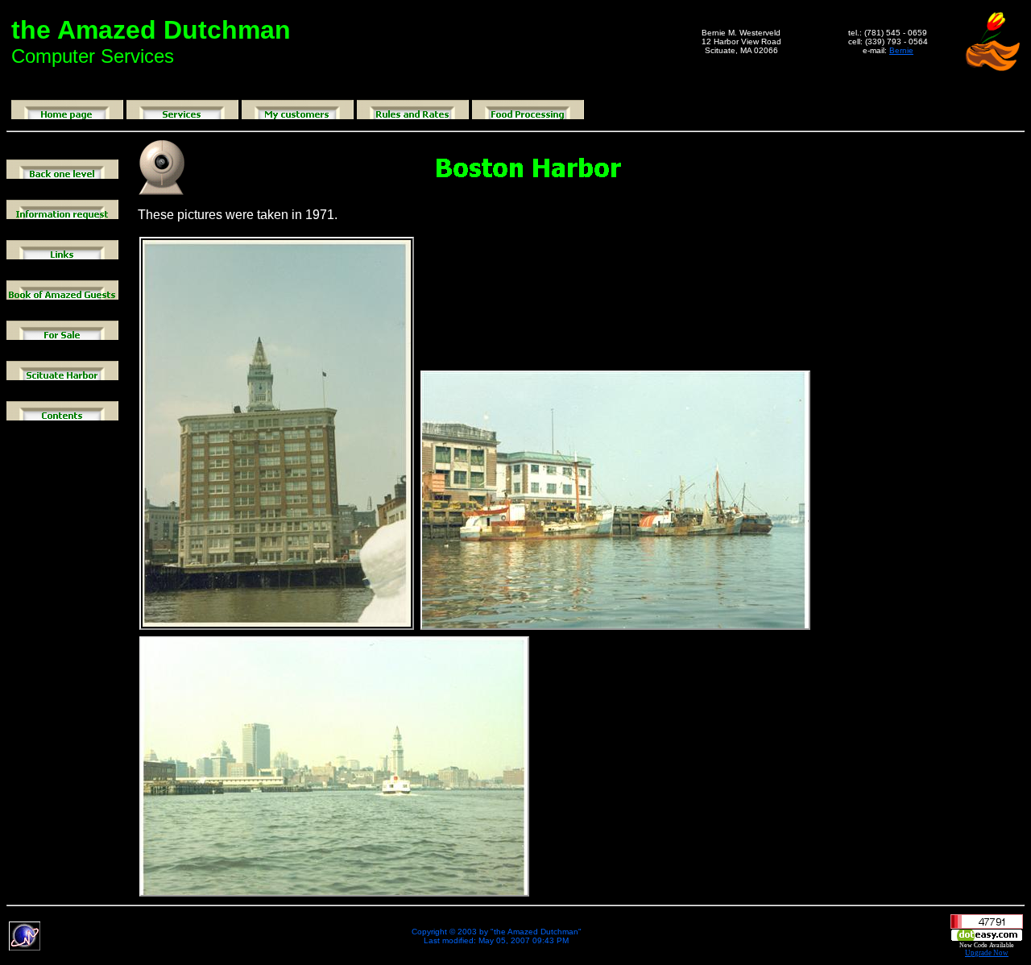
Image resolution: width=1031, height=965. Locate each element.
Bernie (901, 50)
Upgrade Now (986, 953)
